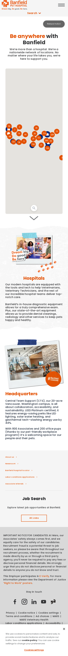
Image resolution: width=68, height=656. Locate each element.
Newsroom (10, 463)
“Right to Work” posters (17, 583)
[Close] (64, 629)
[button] (47, 148)
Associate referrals (14, 483)
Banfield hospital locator (17, 470)
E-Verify (44, 576)
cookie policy (29, 640)
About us (9, 457)
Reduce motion (54, 24)
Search (32, 13)
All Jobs (34, 518)
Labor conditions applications (19, 477)
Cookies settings (34, 650)
